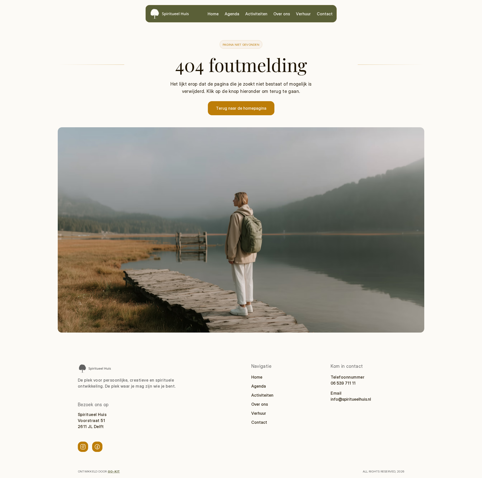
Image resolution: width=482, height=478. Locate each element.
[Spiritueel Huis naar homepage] (94, 368)
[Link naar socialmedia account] (83, 447)
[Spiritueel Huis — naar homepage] (169, 14)
